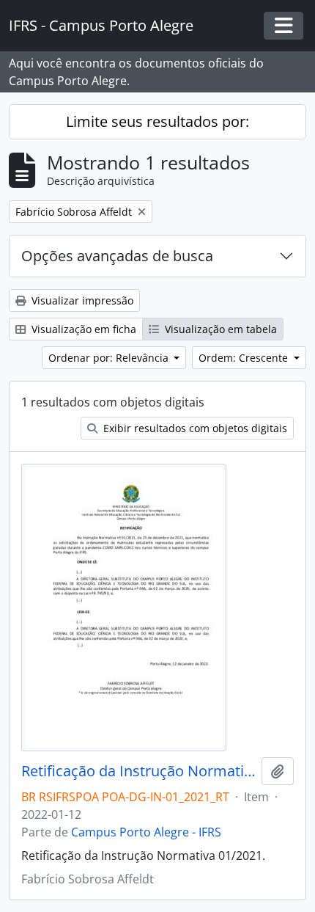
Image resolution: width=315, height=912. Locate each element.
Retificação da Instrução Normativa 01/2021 (138, 771)
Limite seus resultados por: (157, 121)
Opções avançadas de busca (117, 256)
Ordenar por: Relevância (109, 358)
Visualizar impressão (81, 300)
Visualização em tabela (219, 329)
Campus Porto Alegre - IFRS (146, 832)
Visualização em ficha (82, 329)
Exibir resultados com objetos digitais (193, 428)
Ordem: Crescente (245, 358)
